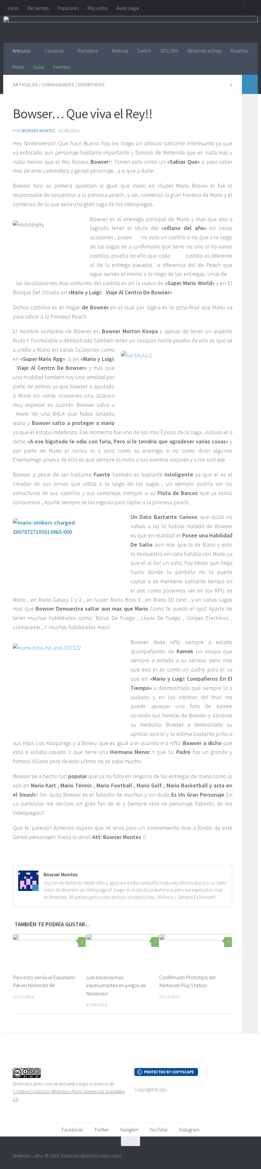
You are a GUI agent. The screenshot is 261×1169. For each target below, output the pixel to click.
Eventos (61, 67)
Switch (144, 50)
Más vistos (98, 8)
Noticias (120, 50)
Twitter (101, 1129)
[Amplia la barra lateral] (250, 84)
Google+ (129, 1129)
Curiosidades (58, 84)
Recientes (37, 8)
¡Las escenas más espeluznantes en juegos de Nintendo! (116, 985)
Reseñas (239, 50)
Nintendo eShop (204, 50)
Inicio (13, 8)
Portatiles (88, 50)
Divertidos (91, 84)
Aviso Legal (127, 8)
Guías (38, 67)
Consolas (54, 50)
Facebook (72, 1129)
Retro (18, 67)
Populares (68, 8)
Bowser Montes (38, 130)
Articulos (21, 50)
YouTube (159, 1129)
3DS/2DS (169, 50)
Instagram (189, 1129)
